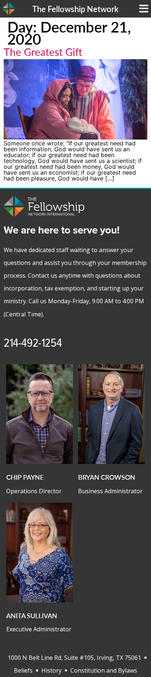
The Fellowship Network (75, 9)
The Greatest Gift (43, 52)
